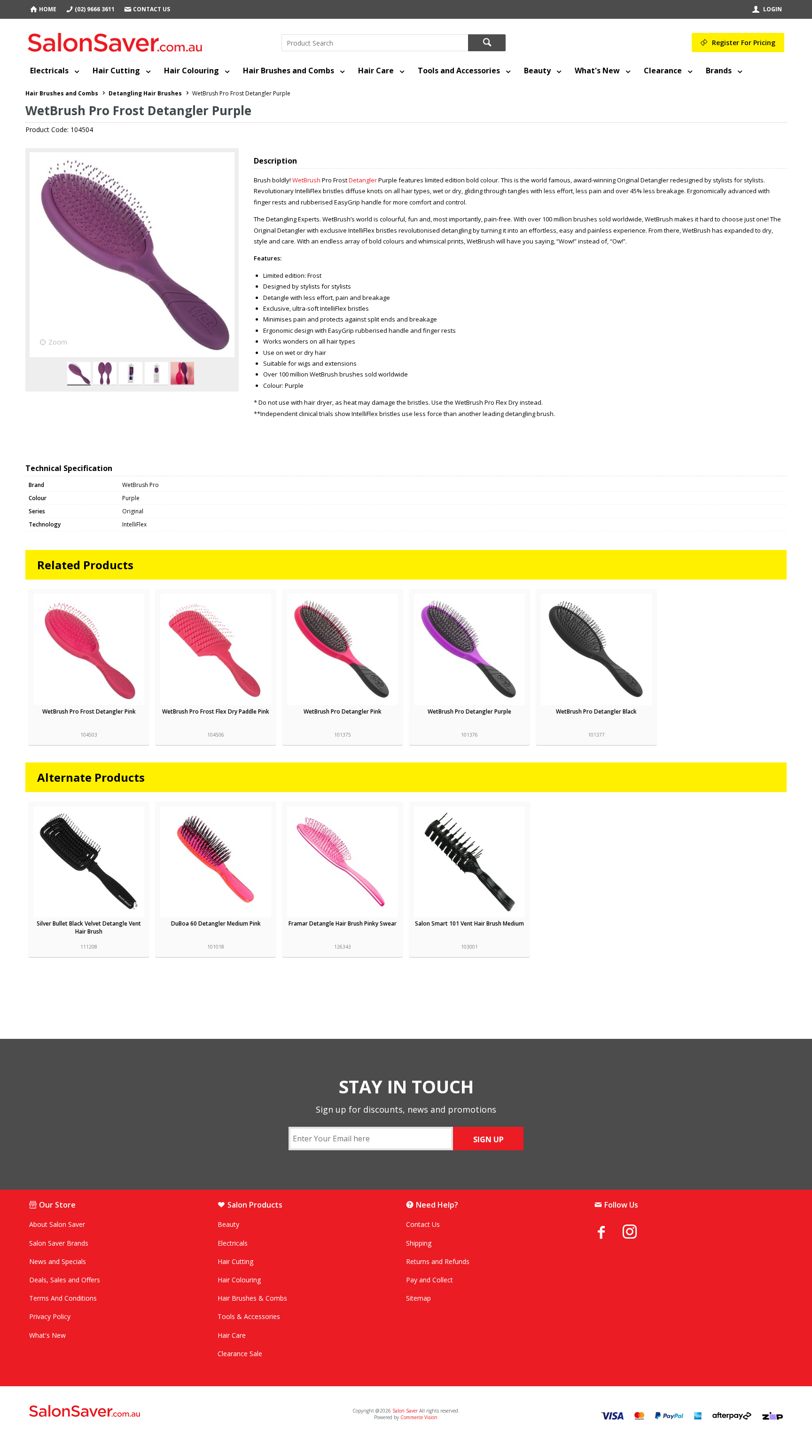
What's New (597, 70)
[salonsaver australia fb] (608, 1232)
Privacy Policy (49, 1316)
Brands (719, 70)
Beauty (537, 70)
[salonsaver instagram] (637, 1233)
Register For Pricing (743, 42)
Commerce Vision (418, 1417)
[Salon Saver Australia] (153, 1411)
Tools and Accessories (459, 70)
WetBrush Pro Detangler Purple (469, 711)
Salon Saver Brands (58, 1243)
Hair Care (376, 70)
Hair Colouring (191, 70)
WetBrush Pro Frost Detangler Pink (89, 711)
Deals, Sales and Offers (64, 1279)
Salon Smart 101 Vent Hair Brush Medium (469, 923)
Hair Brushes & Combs (252, 1298)
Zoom (57, 342)
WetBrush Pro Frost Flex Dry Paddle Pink (215, 711)
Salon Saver (405, 1410)
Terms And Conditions (63, 1298)
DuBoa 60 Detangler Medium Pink (216, 923)
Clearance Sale (240, 1353)
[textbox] (374, 42)
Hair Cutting (116, 70)
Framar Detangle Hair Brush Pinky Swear (343, 923)
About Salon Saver (57, 1224)
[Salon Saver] (117, 40)
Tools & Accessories (249, 1316)
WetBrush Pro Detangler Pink (343, 711)
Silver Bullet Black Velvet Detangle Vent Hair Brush (89, 927)
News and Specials (57, 1261)
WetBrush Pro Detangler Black (596, 711)
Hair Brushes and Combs (288, 70)
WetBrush (306, 180)
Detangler (363, 180)
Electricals (49, 70)
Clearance (663, 70)
